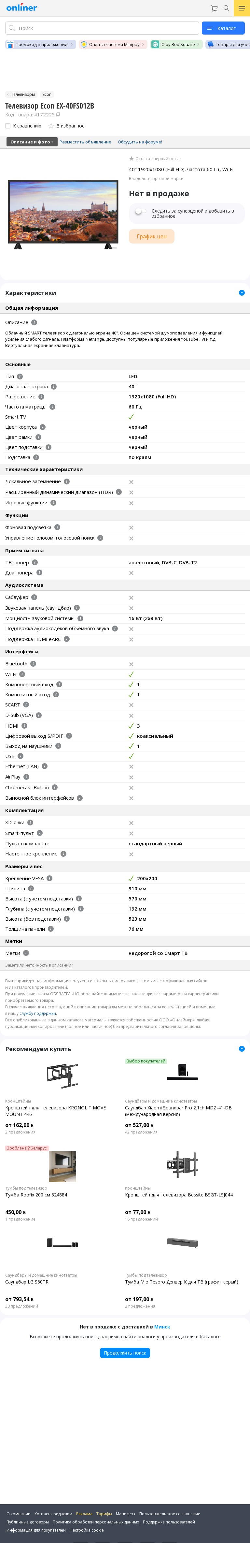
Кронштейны (18, 1101)
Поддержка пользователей (169, 1522)
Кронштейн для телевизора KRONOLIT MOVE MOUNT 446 (55, 1111)
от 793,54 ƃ (19, 1299)
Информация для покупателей (36, 1530)
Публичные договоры (28, 1522)
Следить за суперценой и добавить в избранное (193, 213)
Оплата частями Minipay (114, 44)
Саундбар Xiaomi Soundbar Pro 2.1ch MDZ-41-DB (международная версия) (178, 1111)
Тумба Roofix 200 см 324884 (36, 1195)
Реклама (84, 1514)
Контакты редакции (53, 1514)
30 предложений (21, 1306)
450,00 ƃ (15, 1212)
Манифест (125, 1514)
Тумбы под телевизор (26, 1188)
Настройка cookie (87, 1530)
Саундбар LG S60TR (27, 1282)
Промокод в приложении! (42, 44)
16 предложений (141, 1219)
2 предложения (20, 1132)
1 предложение (20, 1219)
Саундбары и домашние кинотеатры (161, 1101)
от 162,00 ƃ (19, 1125)
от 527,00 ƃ (139, 1125)
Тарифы (104, 1514)
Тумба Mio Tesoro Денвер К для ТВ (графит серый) (181, 1282)
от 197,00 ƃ (139, 1299)
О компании (19, 1514)
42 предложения (141, 1132)
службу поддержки (38, 1013)
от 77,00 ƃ (137, 1212)
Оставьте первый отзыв (157, 158)
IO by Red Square (177, 44)
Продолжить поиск (125, 1353)
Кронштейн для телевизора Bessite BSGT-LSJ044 (179, 1195)
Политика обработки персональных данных (96, 1522)
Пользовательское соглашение (169, 1514)
